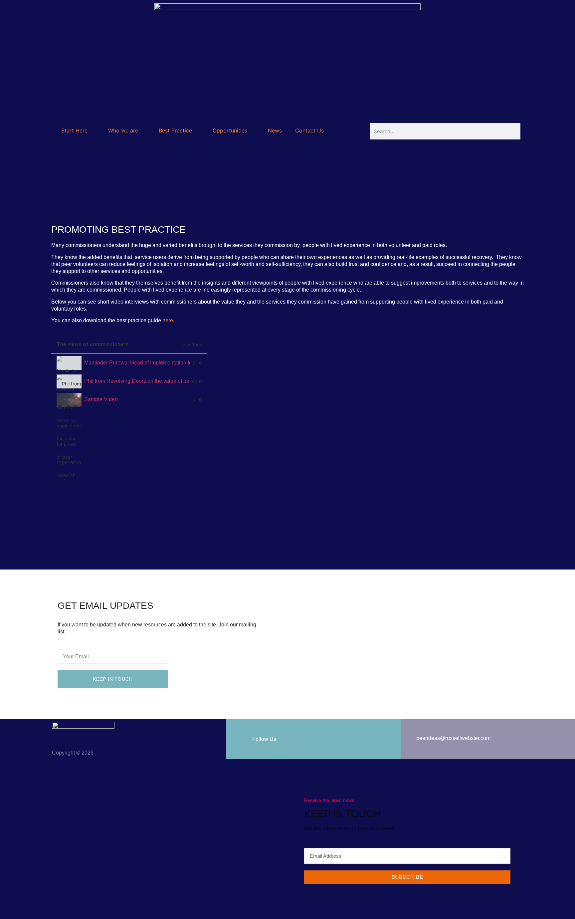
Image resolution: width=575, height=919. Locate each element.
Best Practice (175, 130)
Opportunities (230, 130)
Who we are (123, 130)
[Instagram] (446, 747)
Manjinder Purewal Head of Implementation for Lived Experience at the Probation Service (137, 362)
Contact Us (309, 130)
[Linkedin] (432, 747)
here (167, 320)
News (275, 130)
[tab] (129, 363)
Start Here (74, 130)
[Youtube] (418, 747)
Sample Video (101, 399)
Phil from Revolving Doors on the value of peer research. (136, 381)
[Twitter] (404, 747)
